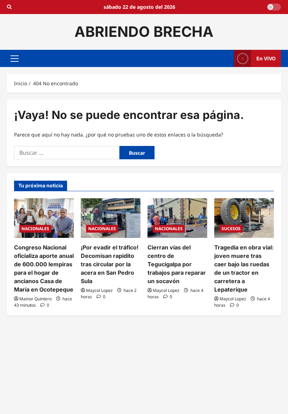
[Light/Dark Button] (274, 7)
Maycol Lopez (99, 290)
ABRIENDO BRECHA (144, 31)
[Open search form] (9, 7)
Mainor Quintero (35, 299)
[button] (14, 58)
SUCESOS (231, 229)
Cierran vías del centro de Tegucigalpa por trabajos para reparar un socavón (177, 264)
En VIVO (266, 58)
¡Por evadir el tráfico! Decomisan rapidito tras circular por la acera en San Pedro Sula (109, 264)
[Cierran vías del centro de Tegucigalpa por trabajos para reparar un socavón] (177, 218)
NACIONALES (35, 229)
